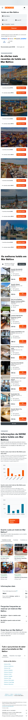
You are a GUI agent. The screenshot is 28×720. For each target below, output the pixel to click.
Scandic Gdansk (15, 284)
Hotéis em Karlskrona (8, 666)
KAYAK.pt (7, 694)
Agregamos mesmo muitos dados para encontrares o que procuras (11, 713)
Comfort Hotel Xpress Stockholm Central (17, 316)
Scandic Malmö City (16, 409)
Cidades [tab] (5, 655)
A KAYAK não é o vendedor (9, 710)
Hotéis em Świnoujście (9, 680)
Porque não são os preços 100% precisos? (12, 716)
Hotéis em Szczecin (8, 672)
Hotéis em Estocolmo (8, 684)
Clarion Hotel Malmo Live (17, 331)
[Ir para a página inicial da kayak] (9, 8)
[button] (2, 7)
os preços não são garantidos (7, 706)
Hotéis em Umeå (7, 674)
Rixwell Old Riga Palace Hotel (17, 347)
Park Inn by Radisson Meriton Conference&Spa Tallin (18, 300)
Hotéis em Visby (7, 678)
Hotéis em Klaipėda (8, 670)
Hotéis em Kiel (7, 668)
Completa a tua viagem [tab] (15, 655)
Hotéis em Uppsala (8, 676)
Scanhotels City (15, 394)
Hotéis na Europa (18, 694)
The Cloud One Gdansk (17, 363)
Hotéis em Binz (7, 664)
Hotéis (11, 694)
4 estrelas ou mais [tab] (6, 540)
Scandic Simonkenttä (16, 269)
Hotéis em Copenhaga (9, 682)
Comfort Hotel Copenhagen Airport (18, 378)
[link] (14, 521)
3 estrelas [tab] (15, 540)
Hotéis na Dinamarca (9, 695)
